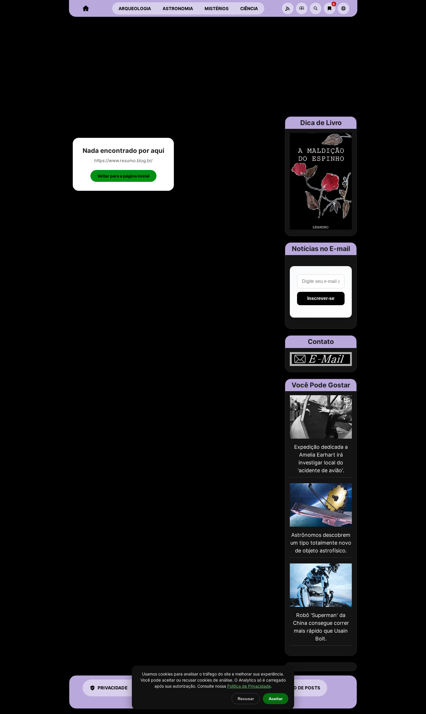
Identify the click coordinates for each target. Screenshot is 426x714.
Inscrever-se (320, 298)
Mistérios (217, 8)
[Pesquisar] (315, 8)
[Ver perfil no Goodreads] (301, 8)
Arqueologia (135, 8)
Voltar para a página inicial (123, 175)
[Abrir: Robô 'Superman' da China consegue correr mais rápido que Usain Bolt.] (321, 585)
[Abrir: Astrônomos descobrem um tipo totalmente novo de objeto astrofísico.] (321, 505)
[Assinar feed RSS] (288, 8)
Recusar (246, 698)
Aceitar (276, 698)
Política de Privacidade (249, 686)
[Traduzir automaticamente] (343, 8)
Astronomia (178, 8)
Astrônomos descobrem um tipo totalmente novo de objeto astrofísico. (320, 543)
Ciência (249, 8)
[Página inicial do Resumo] (85, 8)
